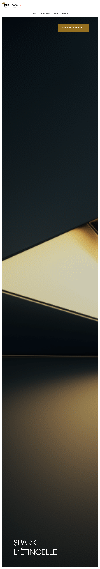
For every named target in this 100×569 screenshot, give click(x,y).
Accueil (34, 13)
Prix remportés (45, 13)
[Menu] (95, 5)
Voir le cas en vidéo (72, 27)
